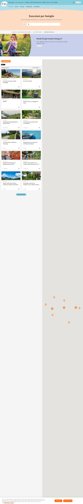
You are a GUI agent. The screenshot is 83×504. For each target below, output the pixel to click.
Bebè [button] (3, 64)
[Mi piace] (19, 87)
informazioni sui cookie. (9, 502)
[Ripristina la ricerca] (58, 24)
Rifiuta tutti (58, 500)
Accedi (79, 2)
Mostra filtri (7, 61)
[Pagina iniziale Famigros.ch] (4, 4)
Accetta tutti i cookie (68, 500)
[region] (41, 500)
